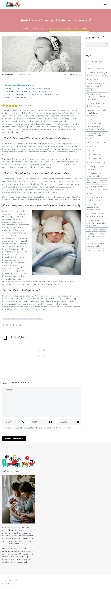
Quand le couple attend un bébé (94, 174)
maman (96, 143)
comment (101, 69)
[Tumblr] (13, 325)
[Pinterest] (10, 325)
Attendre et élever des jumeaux (96, 63)
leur (88, 143)
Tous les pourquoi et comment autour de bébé (96, 236)
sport (102, 230)
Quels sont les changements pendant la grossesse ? (97, 223)
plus (96, 147)
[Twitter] (7, 325)
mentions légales (9, 583)
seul (88, 230)
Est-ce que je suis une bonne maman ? (96, 84)
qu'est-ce (99, 163)
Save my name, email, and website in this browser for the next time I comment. (38, 428)
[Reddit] (20, 325)
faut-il (89, 90)
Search (106, 44)
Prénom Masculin (94, 159)
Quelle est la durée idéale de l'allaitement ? (97, 199)
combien (90, 69)
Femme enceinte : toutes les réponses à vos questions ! (96, 97)
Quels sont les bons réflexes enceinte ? (95, 215)
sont (95, 230)
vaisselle (90, 250)
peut (89, 147)
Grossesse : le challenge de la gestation (97, 104)
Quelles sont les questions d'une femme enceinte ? (23, 319)
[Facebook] (4, 325)
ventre (100, 250)
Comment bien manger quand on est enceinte (97, 74)
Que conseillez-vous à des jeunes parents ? (96, 181)
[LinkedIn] (17, 325)
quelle (89, 194)
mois (105, 143)
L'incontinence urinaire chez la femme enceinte (96, 113)
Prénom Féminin (94, 155)
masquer (36, 85)
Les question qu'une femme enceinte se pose (95, 136)
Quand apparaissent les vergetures (97, 168)
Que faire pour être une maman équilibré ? (97, 188)
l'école (89, 120)
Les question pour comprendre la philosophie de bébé (95, 126)
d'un (89, 79)
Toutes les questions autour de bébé (95, 244)
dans (96, 79)
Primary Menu (105, 4)
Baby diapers (7, 75)
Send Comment (14, 438)
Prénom (90, 151)
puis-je (89, 163)
